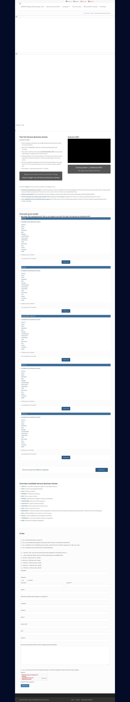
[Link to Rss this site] (106, 1)
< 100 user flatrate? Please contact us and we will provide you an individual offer (43, 555)
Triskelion (23, 249)
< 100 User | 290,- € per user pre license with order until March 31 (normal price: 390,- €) (45, 552)
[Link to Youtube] (101, 1)
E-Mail (23, 589)
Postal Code (24, 624)
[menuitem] (68, 1)
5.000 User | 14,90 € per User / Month (32, 565)
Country (23, 638)
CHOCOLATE (24, 238)
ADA (22, 245)
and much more (72, 192)
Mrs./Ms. (31, 580)
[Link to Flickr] (104, 1)
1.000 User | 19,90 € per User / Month (32, 563)
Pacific (23, 247)
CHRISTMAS (24, 240)
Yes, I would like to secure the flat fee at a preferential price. (38, 547)
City (22, 631)
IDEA (22, 232)
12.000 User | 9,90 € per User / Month (32, 568)
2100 (22, 242)
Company (23, 603)
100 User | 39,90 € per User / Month (32, 558)
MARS (22, 251)
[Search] (109, 7)
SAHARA (23, 234)
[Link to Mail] (109, 1)
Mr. (23, 580)
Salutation (23, 577)
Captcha (23, 672)
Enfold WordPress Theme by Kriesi (40, 699)
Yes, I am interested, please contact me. (33, 540)
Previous (18, 125)
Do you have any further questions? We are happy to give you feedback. (39, 644)
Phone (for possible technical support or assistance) (34, 596)
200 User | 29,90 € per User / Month (32, 560)
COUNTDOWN (25, 236)
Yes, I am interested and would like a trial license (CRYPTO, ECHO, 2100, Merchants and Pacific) (46, 542)
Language (24, 570)
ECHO (88, 194)
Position (23, 610)
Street (23, 617)
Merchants (24, 243)
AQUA (22, 226)
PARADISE (23, 230)
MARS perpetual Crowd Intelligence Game (58, 196)
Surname (69, 583)
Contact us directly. (26, 201)
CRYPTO (92, 194)
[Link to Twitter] (98, 1)
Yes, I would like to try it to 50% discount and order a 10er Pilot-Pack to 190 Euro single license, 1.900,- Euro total (51, 545)
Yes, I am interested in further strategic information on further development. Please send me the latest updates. (51, 670)
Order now (25, 685)
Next (23, 125)
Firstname (24, 583)
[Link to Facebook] (96, 1)
